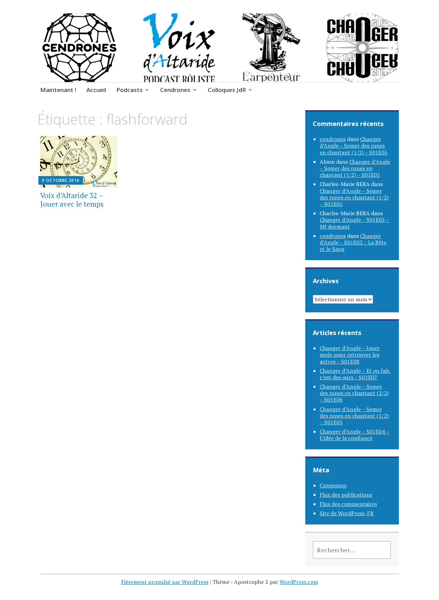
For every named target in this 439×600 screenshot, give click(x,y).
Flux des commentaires (348, 504)
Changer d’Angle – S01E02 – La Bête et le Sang (353, 242)
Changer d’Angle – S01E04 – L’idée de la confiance (354, 435)
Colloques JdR (227, 90)
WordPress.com (299, 582)
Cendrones (175, 90)
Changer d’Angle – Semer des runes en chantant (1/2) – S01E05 (354, 145)
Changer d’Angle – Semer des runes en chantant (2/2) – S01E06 (354, 393)
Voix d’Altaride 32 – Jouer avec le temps (72, 200)
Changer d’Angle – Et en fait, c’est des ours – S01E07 (355, 374)
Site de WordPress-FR (346, 513)
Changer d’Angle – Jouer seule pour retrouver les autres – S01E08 (350, 354)
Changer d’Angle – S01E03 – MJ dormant (354, 223)
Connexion (333, 485)
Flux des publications (346, 494)
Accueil (96, 90)
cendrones (333, 139)
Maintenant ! (58, 90)
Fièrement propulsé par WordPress (165, 582)
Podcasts (129, 90)
